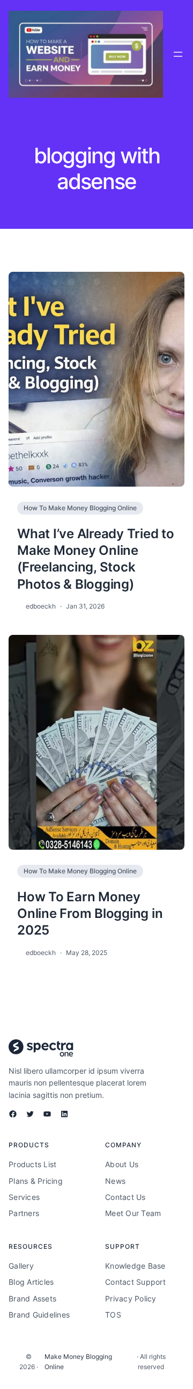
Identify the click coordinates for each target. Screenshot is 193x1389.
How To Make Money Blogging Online (80, 508)
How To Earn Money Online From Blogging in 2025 (89, 913)
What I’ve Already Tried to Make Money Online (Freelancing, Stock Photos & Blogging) (95, 559)
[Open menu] (178, 54)
